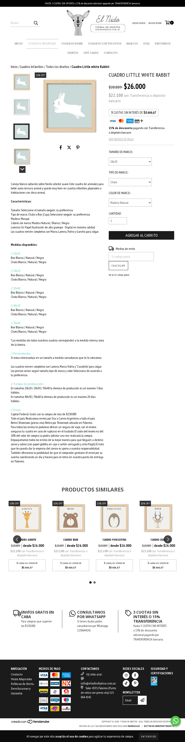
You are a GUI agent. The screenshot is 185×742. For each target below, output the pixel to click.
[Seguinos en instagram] (126, 675)
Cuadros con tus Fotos (104, 43)
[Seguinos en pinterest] (135, 683)
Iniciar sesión (155, 23)
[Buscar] (35, 23)
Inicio (19, 43)
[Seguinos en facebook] (135, 675)
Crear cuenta (138, 23)
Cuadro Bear (70, 540)
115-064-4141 (94, 674)
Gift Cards (91, 53)
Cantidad (115, 213)
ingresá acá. (134, 726)
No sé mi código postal (119, 274)
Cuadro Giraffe (27, 540)
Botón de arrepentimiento (159, 726)
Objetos (72, 53)
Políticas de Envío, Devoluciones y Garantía (22, 688)
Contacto (111, 53)
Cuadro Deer (157, 540)
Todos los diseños (57, 66)
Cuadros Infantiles (42, 43)
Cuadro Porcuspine (114, 540)
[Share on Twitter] (69, 147)
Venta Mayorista (21, 679)
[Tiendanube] (30, 723)
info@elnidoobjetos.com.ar (98, 683)
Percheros (163, 43)
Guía (146, 43)
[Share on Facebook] (61, 147)
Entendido (148, 736)
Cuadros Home (72, 43)
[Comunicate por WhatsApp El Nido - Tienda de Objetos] (175, 721)
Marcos (132, 43)
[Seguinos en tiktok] (126, 683)
